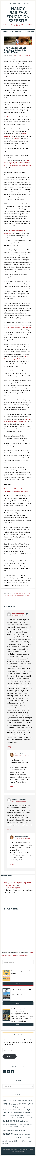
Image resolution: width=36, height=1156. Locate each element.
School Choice (21, 1124)
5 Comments (27, 55)
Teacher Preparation (7, 1138)
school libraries (28, 1124)
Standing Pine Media (18, 1151)
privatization (22, 1117)
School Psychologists (10, 597)
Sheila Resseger (18, 614)
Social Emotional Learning (24, 597)
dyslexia (19, 1107)
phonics (4, 1117)
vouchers (5, 1144)
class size (13, 1104)
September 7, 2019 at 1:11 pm (19, 615)
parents (13, 1115)
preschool (9, 1117)
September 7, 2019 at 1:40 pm (22, 755)
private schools (14, 1117)
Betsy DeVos (17, 1100)
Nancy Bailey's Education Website (18, 14)
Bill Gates (24, 1100)
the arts (30, 1141)
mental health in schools (19, 593)
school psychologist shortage (20, 595)
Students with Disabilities (24, 1134)
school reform (22, 1127)
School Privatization (10, 1127)
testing (25, 1141)
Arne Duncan (5, 1100)
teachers (17, 1137)
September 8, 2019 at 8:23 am (19, 801)
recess (10, 1124)
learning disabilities (26, 1112)
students (16, 1134)
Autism (10, 1100)
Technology (18, 1141)
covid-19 (13, 1107)
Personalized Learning (23, 1115)
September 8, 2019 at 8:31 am (22, 838)
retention (14, 1124)
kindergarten (17, 1112)
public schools (11, 1120)
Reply (9, 747)
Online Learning (7, 1115)
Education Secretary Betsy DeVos (17, 1109)
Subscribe (9, 1056)
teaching (11, 1141)
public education (29, 1117)
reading (22, 1121)
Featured (13, 592)
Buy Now (18, 984)
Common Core (25, 1103)
